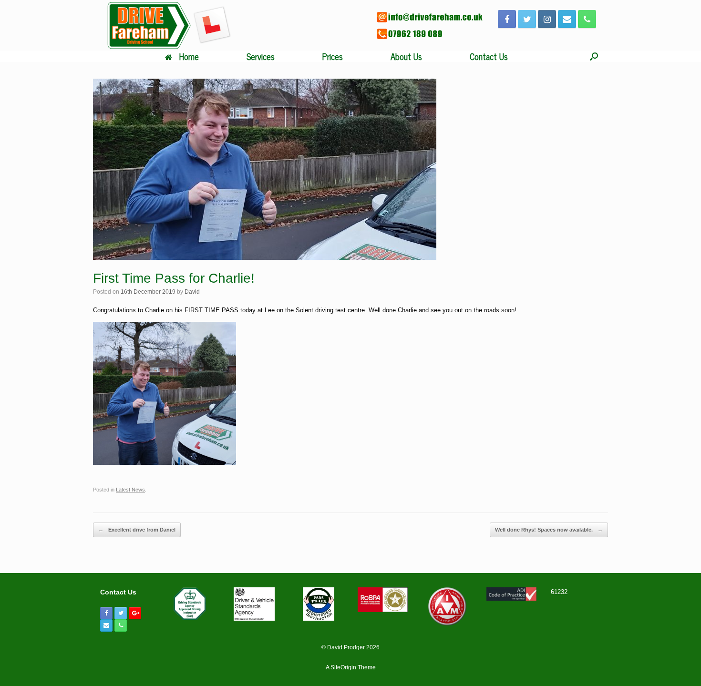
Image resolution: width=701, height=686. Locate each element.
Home (189, 56)
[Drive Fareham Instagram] (547, 19)
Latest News (130, 489)
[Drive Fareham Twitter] (527, 19)
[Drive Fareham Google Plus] (135, 613)
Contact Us (489, 56)
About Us (406, 56)
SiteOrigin (343, 667)
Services (261, 56)
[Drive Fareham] (169, 25)
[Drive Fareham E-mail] (567, 19)
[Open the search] (594, 56)
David (192, 291)
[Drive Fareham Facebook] (507, 19)
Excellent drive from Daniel (136, 529)
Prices (332, 56)
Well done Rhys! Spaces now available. (549, 529)
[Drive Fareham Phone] (587, 19)
